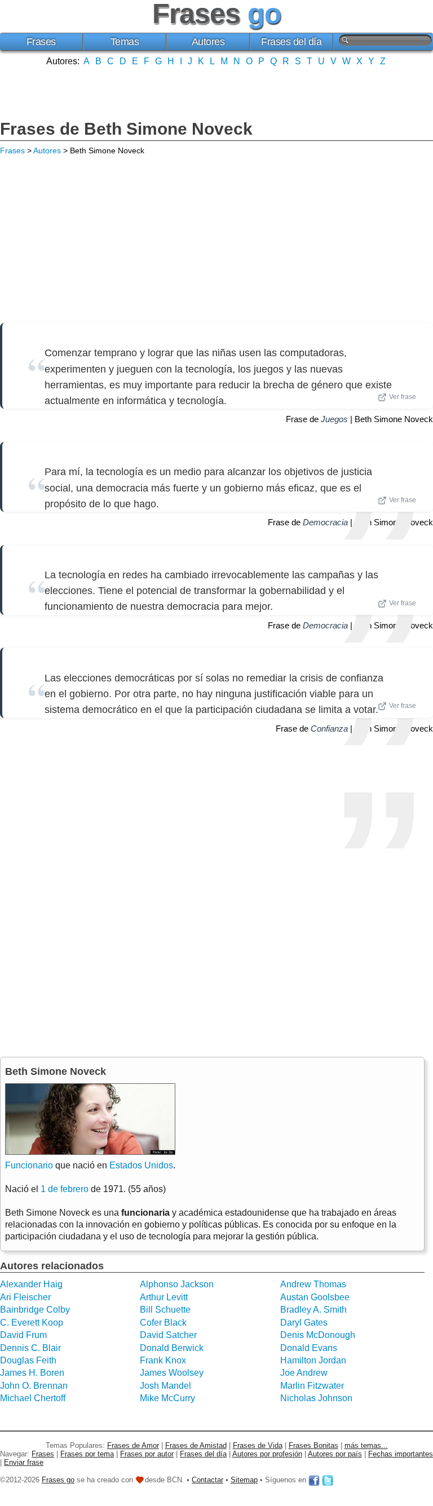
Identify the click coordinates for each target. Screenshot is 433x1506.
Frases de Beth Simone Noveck (126, 128)
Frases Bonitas (313, 1445)
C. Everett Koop (31, 1322)
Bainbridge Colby (35, 1309)
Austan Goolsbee (315, 1297)
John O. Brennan (34, 1385)
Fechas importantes (400, 1454)
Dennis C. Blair (30, 1348)
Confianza (329, 728)
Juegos (334, 419)
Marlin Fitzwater (312, 1385)
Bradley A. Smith (313, 1309)
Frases (41, 41)
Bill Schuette (165, 1309)
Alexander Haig (31, 1284)
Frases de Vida (257, 1445)
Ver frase (402, 396)
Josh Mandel (165, 1385)
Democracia (325, 522)
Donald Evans (308, 1348)
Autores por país (335, 1454)
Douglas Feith (28, 1360)
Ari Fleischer (25, 1297)
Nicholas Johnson (316, 1398)
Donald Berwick (172, 1348)
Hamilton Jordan (313, 1360)
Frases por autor (147, 1454)
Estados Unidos (141, 1165)
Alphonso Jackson (177, 1284)
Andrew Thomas (313, 1284)
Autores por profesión (267, 1454)
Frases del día (291, 41)
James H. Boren (32, 1372)
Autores (208, 41)
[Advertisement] (216, 92)
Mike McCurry (167, 1398)
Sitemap (244, 1480)
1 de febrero (65, 1189)
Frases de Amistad (196, 1445)
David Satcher (168, 1335)
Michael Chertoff (32, 1398)
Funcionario (29, 1165)
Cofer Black (163, 1322)
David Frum (23, 1335)
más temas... (366, 1445)
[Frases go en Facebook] (314, 1480)
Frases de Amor (133, 1445)
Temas (125, 41)
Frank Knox (163, 1360)
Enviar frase (23, 1462)
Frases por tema (87, 1454)
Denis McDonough (317, 1335)
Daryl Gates (304, 1322)
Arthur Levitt (164, 1297)
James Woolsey (172, 1372)
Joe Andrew (304, 1372)
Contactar (207, 1480)
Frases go (58, 1480)
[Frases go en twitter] (327, 1480)
